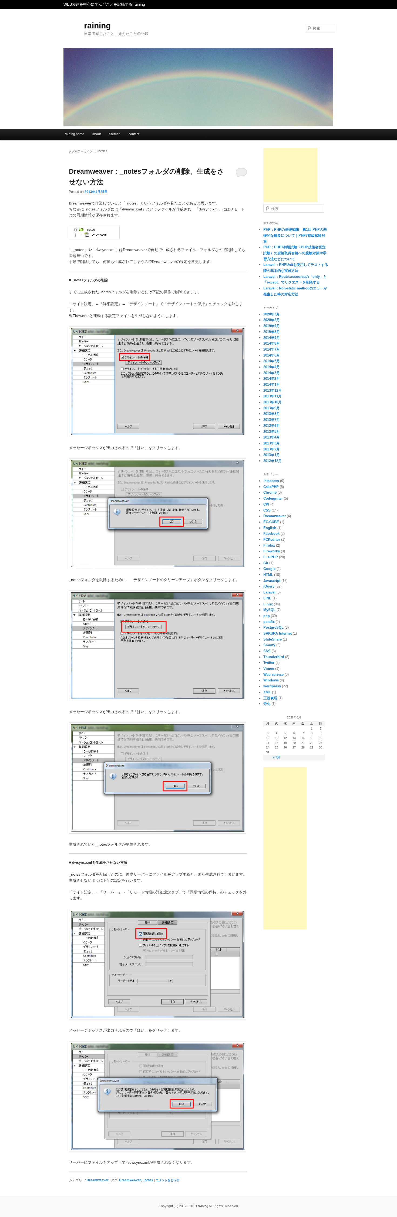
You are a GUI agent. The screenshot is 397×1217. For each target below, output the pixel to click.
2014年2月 (271, 379)
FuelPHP (270, 557)
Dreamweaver (98, 1180)
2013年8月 (271, 414)
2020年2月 (271, 320)
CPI (266, 504)
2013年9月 (271, 408)
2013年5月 (271, 432)
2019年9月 (271, 326)
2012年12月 (272, 461)
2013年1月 (271, 455)
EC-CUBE (271, 522)
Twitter (268, 663)
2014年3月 (271, 373)
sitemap (114, 134)
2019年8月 (271, 332)
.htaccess (271, 481)
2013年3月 (271, 443)
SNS (267, 651)
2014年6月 (271, 355)
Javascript (271, 581)
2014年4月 (271, 367)
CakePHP (271, 487)
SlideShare (272, 639)
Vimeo (268, 669)
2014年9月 (271, 338)
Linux (268, 604)
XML (267, 692)
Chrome (270, 492)
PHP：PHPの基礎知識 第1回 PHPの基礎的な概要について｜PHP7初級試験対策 (295, 235)
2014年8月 (271, 343)
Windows (271, 680)
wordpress (272, 686)
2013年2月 (271, 449)
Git (265, 563)
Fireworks (271, 551)
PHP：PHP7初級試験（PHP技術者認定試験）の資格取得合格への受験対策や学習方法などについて (295, 253)
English (269, 528)
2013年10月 (272, 402)
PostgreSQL (273, 627)
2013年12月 (272, 390)
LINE (267, 598)
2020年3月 (271, 314)
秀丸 (266, 704)
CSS (267, 510)
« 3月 (276, 757)
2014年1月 (271, 384)
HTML (268, 575)
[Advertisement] (290, 175)
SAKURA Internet (277, 633)
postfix (269, 622)
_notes (148, 1180)
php (266, 616)
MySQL (269, 610)
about (96, 134)
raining (97, 25)
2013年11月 (272, 396)
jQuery (268, 586)
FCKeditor (271, 539)
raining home (74, 134)
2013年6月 (271, 426)
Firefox (269, 545)
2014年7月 (271, 349)
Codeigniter (273, 498)
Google (269, 569)
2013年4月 (271, 437)
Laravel (269, 592)
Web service (273, 674)
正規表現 (270, 698)
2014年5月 (271, 361)
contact (134, 134)
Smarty (269, 645)
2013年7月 (271, 420)
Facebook (271, 534)
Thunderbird (273, 657)
